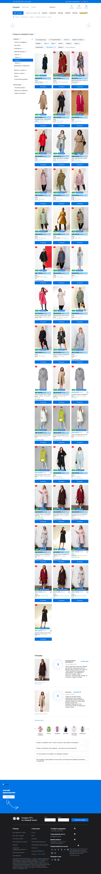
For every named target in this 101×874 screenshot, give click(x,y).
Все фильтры (42, 40)
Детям (33, 7)
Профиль (72, 8)
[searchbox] (33, 13)
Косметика (52, 13)
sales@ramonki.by (55, 836)
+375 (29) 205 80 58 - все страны (22, 1)
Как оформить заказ (19, 832)
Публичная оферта (18, 852)
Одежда (44, 13)
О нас (33, 832)
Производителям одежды (40, 845)
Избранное (79, 8)
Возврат (15, 845)
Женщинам (16, 7)
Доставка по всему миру (72, 1)
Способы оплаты (18, 838)
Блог (33, 835)
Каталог (19, 13)
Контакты (35, 848)
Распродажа (84, 13)
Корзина (86, 8)
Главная (17, 17)
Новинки (67, 13)
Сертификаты (17, 855)
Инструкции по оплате (20, 842)
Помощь (75, 13)
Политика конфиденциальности (20, 848)
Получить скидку (80, 820)
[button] (50, 78)
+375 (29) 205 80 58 (56, 831)
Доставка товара (18, 835)
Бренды (60, 13)
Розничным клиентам (38, 842)
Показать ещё (39, 720)
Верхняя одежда (41, 17)
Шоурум (34, 838)
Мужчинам (25, 7)
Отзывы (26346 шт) (38, 851)
